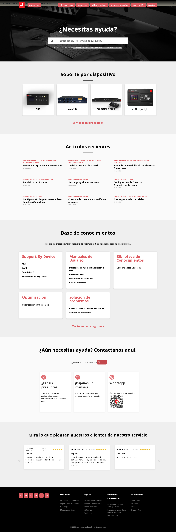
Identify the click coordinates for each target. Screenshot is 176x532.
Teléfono (134, 504)
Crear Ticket (135, 500)
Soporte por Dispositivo (69, 504)
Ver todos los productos (87, 122)
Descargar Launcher (119, 5)
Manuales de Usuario (68, 510)
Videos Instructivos (91, 507)
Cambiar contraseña (81, 48)
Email (133, 507)
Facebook (87, 513)
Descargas (82, 5)
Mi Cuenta (88, 510)
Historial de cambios (97, 48)
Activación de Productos (69, 500)
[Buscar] (52, 40)
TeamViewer (67, 5)
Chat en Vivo (136, 510)
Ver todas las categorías (87, 326)
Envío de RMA (112, 516)
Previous (19, 461)
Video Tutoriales (99, 5)
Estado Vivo (34, 5)
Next (159, 461)
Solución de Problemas (93, 500)
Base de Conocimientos (93, 504)
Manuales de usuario (113, 48)
